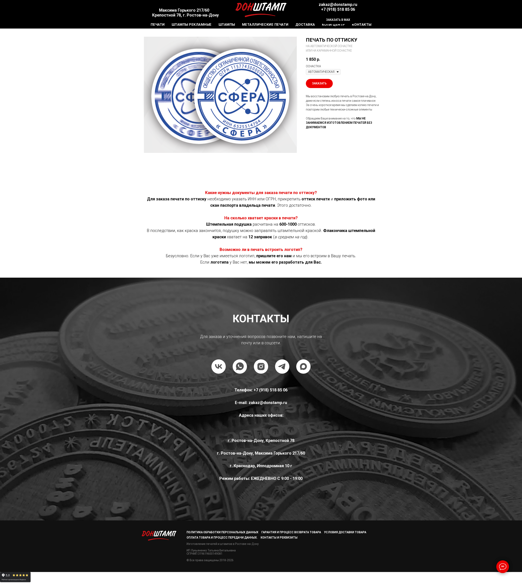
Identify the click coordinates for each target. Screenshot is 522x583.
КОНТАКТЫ (362, 24)
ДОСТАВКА (305, 24)
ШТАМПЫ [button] (227, 24)
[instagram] (261, 366)
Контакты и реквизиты (279, 537)
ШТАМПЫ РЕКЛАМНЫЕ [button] (192, 24)
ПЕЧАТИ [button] (158, 24)
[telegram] (282, 366)
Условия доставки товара (345, 532)
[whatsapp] (240, 366)
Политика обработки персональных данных (222, 532)
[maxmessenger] (303, 366)
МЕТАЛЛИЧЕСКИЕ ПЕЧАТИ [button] (265, 24)
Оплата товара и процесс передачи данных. (222, 537)
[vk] (218, 366)
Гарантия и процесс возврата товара (291, 532)
